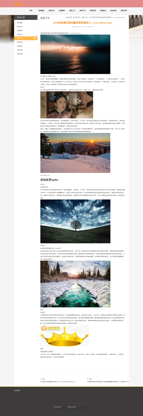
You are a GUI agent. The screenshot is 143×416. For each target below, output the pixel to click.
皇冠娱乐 (103, 10)
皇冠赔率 (62, 10)
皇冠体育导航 (59, 408)
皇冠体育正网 (44, 33)
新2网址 (85, 408)
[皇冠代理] (20, 4)
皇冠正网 (124, 10)
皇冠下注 (82, 10)
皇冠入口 (72, 10)
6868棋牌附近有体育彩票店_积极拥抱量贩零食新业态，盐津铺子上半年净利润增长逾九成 (105, 381)
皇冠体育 (67, 408)
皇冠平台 (51, 10)
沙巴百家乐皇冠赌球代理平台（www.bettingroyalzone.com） (58, 381)
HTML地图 (85, 407)
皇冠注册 (113, 10)
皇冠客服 (41, 10)
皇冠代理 (76, 17)
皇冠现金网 (73, 408)
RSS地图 (79, 407)
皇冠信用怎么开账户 (47, 351)
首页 (30, 10)
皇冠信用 (93, 10)
